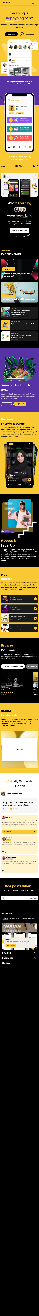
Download (11, 34)
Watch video (29, 34)
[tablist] (13, 666)
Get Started (7, 404)
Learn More (11, 945)
